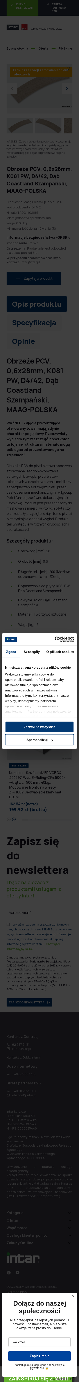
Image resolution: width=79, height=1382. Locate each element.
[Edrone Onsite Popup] (39, 691)
